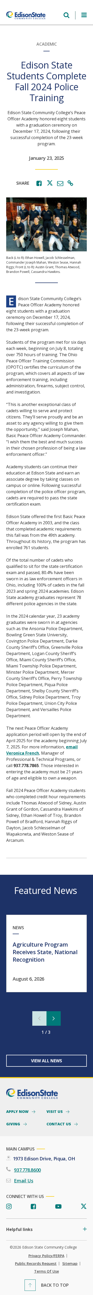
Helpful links (19, 1229)
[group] (46, 953)
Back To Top (55, 1285)
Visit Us (55, 1111)
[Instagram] (9, 1206)
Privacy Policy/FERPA (46, 1256)
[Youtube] (58, 1206)
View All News (46, 1061)
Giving (13, 1124)
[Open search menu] (66, 15)
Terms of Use (46, 1271)
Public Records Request (36, 1263)
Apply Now (18, 1111)
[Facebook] (33, 1206)
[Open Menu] (84, 15)
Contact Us (59, 1124)
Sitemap (70, 1263)
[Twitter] (84, 1206)
